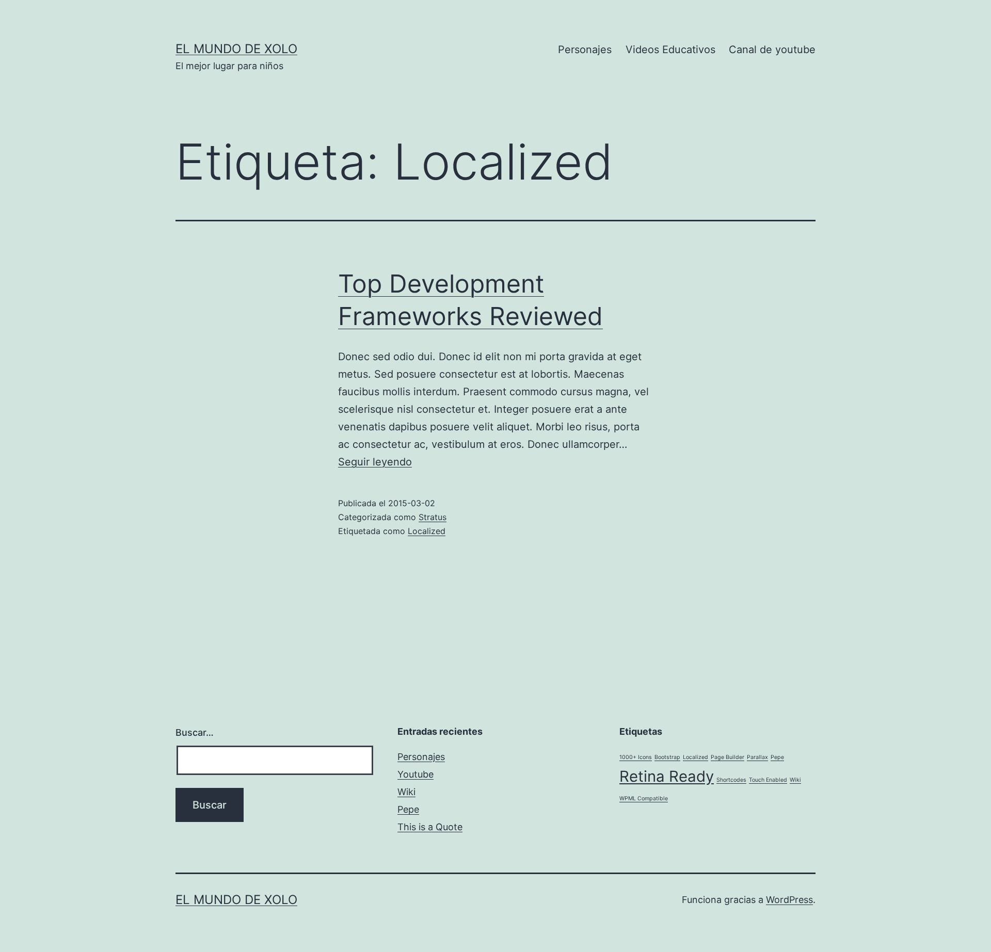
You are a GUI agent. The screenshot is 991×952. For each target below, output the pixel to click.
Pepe (408, 809)
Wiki (406, 791)
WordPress (789, 899)
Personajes (585, 49)
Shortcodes (731, 780)
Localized (426, 531)
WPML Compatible (643, 798)
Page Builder (727, 757)
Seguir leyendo (375, 462)
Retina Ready (666, 776)
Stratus (432, 517)
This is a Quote (429, 826)
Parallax (757, 757)
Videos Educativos (670, 49)
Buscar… (194, 732)
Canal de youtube (772, 49)
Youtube (415, 774)
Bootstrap (667, 757)
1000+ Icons (635, 757)
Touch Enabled (768, 780)
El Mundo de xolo (236, 48)
